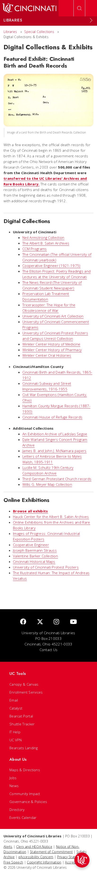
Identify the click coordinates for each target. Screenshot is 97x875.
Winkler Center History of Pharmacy (52, 349)
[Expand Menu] (91, 20)
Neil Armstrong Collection (43, 237)
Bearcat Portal (21, 716)
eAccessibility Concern (35, 857)
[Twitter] (40, 622)
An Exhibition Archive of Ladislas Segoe (54, 434)
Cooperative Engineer (31, 544)
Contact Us (49, 649)
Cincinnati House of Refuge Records (52, 417)
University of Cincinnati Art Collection (53, 316)
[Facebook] (23, 622)
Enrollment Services (26, 692)
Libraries (10, 31)
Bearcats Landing (23, 747)
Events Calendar (23, 817)
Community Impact (24, 793)
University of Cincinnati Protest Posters (46, 567)
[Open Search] (79, 8)
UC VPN (15, 740)
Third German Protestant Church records (56, 478)
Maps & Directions (24, 769)
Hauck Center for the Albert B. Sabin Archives (51, 516)
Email (13, 700)
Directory (17, 809)
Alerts (8, 846)
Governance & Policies (28, 801)
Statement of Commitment (51, 852)
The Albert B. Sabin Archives (45, 243)
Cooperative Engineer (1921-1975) (51, 265)
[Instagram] (56, 622)
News (14, 785)
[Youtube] (73, 622)
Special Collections (39, 31)
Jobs (12, 777)
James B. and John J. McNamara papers (54, 450)
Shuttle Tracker (22, 724)
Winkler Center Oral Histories (46, 355)
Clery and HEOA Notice (34, 846)
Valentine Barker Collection (35, 556)
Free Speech (13, 862)
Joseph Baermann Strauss (35, 550)
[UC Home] (29, 8)
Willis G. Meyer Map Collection (47, 484)
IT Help (14, 732)
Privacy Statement (71, 857)
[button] (81, 860)
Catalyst (15, 708)
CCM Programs (34, 248)
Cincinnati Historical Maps (34, 561)
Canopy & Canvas (24, 684)
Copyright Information (44, 862)
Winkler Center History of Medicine (51, 344)
